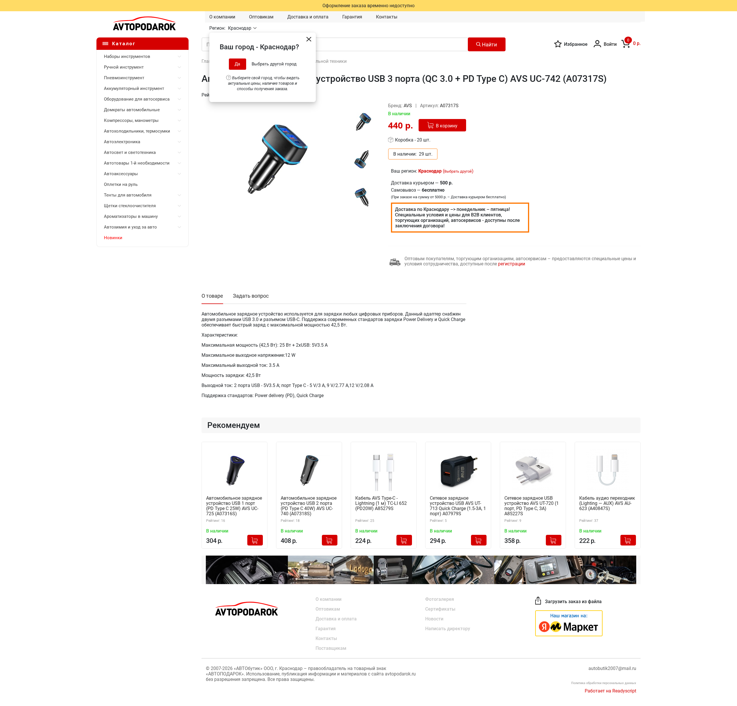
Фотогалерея (439, 599)
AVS (408, 105)
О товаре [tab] (212, 296)
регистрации (511, 264)
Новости (434, 619)
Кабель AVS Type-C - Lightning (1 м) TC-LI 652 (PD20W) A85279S (381, 503)
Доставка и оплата (307, 17)
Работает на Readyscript (610, 691)
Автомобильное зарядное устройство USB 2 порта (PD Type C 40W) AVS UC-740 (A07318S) (309, 506)
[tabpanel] (273, 159)
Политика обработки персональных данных (603, 683)
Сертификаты (440, 609)
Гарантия (352, 17)
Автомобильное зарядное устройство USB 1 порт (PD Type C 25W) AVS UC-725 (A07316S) (234, 506)
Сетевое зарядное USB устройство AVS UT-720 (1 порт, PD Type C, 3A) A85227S (531, 506)
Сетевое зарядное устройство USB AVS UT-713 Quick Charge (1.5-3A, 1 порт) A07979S (458, 506)
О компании (222, 17)
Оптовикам (261, 17)
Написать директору (447, 628)
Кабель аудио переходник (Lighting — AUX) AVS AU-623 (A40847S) (607, 503)
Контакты (386, 17)
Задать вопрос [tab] (251, 296)
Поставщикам (331, 648)
